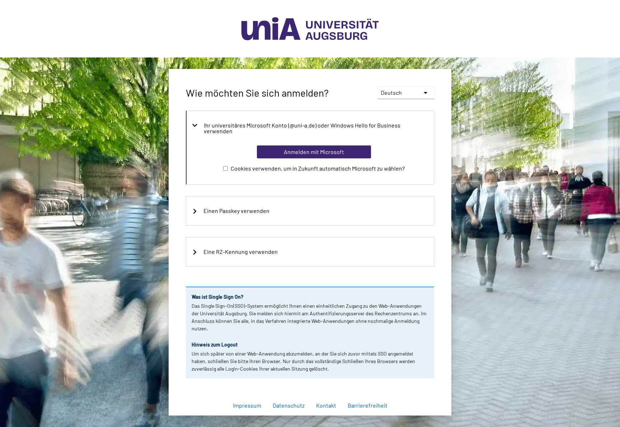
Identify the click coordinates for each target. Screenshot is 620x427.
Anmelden (314, 411)
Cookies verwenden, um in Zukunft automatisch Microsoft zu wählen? (318, 168)
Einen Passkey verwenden (236, 211)
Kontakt (326, 405)
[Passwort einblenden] (419, 378)
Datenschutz (289, 405)
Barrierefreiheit (368, 405)
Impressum (247, 405)
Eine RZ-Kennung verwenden (240, 252)
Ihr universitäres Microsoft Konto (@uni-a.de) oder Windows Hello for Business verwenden (302, 128)
